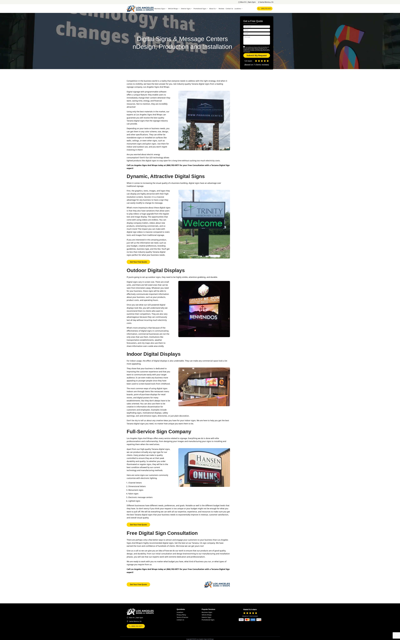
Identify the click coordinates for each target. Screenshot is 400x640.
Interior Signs (186, 9)
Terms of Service (182, 617)
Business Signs (159, 9)
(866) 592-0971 (266, 8)
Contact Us (229, 9)
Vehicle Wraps (173, 9)
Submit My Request (257, 55)
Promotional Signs (200, 9)
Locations (237, 9)
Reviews (221, 9)
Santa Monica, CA (266, 2)
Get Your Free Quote (138, 262)
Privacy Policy (181, 615)
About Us (212, 9)
